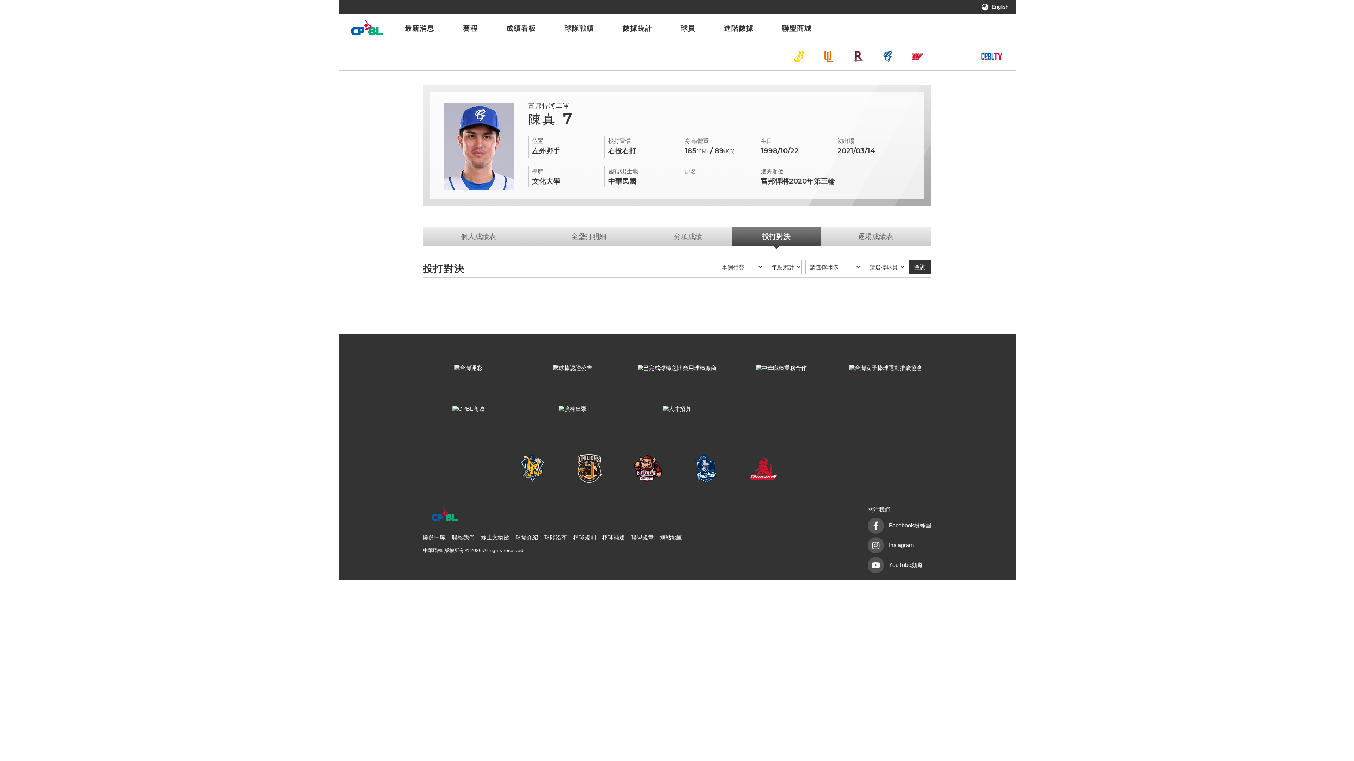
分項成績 (688, 236)
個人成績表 (478, 236)
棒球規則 (584, 537)
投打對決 (776, 236)
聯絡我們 (463, 537)
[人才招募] (677, 409)
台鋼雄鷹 (947, 56)
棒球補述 (613, 537)
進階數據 (739, 28)
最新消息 (419, 28)
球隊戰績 (579, 28)
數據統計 (637, 28)
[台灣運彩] (468, 368)
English (1000, 7)
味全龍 (917, 56)
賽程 (470, 28)
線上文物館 (495, 537)
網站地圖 (671, 537)
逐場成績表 (875, 236)
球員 (688, 28)
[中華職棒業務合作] (781, 368)
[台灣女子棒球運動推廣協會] (886, 368)
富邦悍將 (887, 56)
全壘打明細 (588, 236)
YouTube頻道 (906, 565)
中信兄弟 (799, 56)
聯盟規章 (642, 537)
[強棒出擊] (572, 409)
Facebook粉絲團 (910, 525)
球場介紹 (527, 537)
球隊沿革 (555, 537)
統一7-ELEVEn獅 (828, 56)
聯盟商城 (797, 28)
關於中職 (434, 537)
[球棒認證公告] (572, 368)
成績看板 (521, 28)
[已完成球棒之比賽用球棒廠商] (677, 368)
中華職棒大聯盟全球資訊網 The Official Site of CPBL (367, 29)
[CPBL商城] (468, 409)
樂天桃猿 (858, 56)
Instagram (901, 545)
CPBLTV (991, 56)
